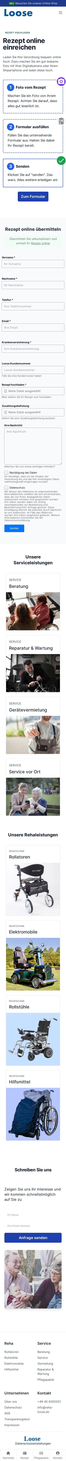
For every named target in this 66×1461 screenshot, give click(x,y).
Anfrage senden (33, 1238)
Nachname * (9, 278)
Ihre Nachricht (13, 425)
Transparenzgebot (17, 1419)
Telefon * (7, 299)
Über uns (10, 1401)
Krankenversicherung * (16, 342)
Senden (14, 528)
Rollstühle (11, 1358)
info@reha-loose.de (45, 1410)
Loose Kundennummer (16, 363)
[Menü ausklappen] (60, 13)
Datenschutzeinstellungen (33, 1443)
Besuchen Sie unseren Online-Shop (36, 3)
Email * (6, 321)
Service (42, 1358)
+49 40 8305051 (49, 1401)
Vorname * (8, 257)
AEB (7, 1413)
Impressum (11, 1425)
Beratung (43, 1352)
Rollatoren (11, 1352)
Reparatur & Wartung (45, 1372)
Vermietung (45, 1363)
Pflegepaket (45, 1379)
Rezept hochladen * (14, 384)
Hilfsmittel (11, 1369)
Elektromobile (14, 1363)
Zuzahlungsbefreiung (15, 405)
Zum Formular (33, 196)
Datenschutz (13, 1407)
